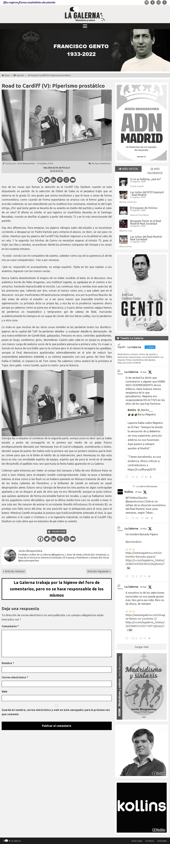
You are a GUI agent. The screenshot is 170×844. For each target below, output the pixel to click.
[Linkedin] (53, 180)
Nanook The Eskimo (139, 215)
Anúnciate (162, 841)
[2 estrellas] (54, 170)
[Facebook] (40, 180)
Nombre (8, 663)
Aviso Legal (137, 841)
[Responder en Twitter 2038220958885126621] (128, 477)
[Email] (73, 180)
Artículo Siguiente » (99, 571)
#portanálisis (134, 541)
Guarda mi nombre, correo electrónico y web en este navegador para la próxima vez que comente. (56, 712)
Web (4, 691)
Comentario (10, 626)
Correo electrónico (15, 677)
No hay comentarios (101, 163)
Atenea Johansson (128, 202)
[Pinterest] (60, 180)
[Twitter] (47, 180)
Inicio (7, 75)
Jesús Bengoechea (26, 163)
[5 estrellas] (62, 170)
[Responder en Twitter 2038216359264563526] (128, 576)
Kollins (129, 491)
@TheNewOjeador (136, 497)
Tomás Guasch (137, 186)
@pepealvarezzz (135, 501)
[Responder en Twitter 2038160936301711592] (128, 518)
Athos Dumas (125, 246)
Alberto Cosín (125, 231)
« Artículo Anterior (14, 571)
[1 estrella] (51, 170)
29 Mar (143, 372)
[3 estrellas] (56, 170)
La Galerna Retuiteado (146, 486)
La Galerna (131, 371)
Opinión (20, 75)
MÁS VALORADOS (155, 171)
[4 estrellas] (59, 170)
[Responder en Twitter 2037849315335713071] (128, 638)
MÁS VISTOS (130, 168)
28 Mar (143, 587)
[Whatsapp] (66, 180)
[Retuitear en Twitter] (134, 486)
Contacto (149, 841)
